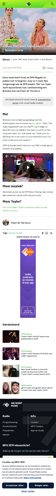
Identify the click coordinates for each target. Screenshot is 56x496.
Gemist (6, 435)
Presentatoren (10, 426)
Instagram (36, 123)
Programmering (10, 422)
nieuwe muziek (15, 233)
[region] (28, 167)
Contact (34, 422)
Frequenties (8, 430)
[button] (3, 4)
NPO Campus (37, 426)
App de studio (37, 430)
